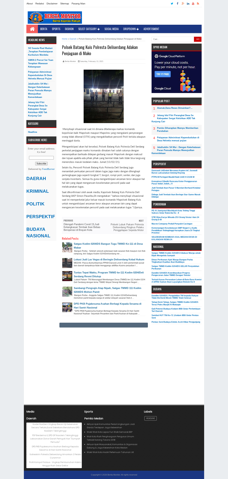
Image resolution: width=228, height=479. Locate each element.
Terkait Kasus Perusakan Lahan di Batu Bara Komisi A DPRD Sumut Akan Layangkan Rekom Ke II (176, 280)
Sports (56, 29)
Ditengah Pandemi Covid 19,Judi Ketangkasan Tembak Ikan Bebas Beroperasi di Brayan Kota (82, 227)
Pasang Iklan (78, 3)
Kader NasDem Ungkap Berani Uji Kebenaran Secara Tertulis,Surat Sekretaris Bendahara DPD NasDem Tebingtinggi (55, 427)
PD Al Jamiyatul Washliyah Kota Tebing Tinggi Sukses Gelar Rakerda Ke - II (173, 211)
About (30, 3)
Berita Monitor (113, 475)
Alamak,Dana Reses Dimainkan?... (174, 108)
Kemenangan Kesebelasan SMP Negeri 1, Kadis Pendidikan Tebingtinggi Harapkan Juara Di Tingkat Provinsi (176, 230)
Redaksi (39, 3)
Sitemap (64, 3)
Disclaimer (52, 3)
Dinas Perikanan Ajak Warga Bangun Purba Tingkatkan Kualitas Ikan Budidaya (172, 261)
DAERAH (36, 178)
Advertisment (151, 29)
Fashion (69, 29)
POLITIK (35, 203)
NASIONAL (38, 235)
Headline (32, 132)
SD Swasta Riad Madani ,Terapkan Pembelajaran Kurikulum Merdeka (40, 51)
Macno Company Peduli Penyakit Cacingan (172, 224)
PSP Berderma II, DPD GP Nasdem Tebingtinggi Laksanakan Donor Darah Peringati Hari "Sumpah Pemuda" (55, 438)
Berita (43, 29)
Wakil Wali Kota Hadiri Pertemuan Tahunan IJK (110, 452)
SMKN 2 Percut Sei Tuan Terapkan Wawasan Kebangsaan (40, 63)
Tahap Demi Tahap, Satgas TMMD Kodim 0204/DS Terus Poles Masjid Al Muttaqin (175, 303)
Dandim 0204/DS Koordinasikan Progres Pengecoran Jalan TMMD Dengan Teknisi (171, 274)
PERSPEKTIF (40, 216)
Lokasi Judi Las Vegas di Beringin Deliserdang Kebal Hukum (109, 259)
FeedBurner (48, 169)
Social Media (111, 29)
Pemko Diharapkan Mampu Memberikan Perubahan (177, 129)
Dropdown (129, 29)
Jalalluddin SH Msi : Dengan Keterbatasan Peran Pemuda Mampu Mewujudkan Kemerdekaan (40, 90)
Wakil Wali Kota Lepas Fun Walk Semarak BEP (109, 432)
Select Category (87, 29)
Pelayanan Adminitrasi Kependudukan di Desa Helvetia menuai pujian (40, 75)
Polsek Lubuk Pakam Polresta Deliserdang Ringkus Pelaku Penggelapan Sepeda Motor (127, 227)
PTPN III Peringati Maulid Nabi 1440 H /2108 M (173, 177)
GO (197, 39)
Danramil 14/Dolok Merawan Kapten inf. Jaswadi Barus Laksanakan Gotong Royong (174, 171)
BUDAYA (35, 229)
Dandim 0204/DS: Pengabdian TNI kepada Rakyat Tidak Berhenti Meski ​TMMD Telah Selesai (175, 296)
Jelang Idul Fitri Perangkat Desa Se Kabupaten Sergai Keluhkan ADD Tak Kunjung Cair (37, 109)
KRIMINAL (37, 191)
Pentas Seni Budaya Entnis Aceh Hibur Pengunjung (176, 322)
